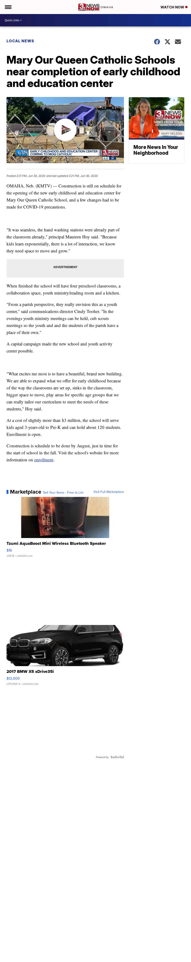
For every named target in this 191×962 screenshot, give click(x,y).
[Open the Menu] (7, 7)
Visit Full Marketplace (108, 491)
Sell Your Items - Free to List (63, 492)
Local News (20, 41)
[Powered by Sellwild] (117, 757)
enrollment (43, 460)
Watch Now (172, 7)
